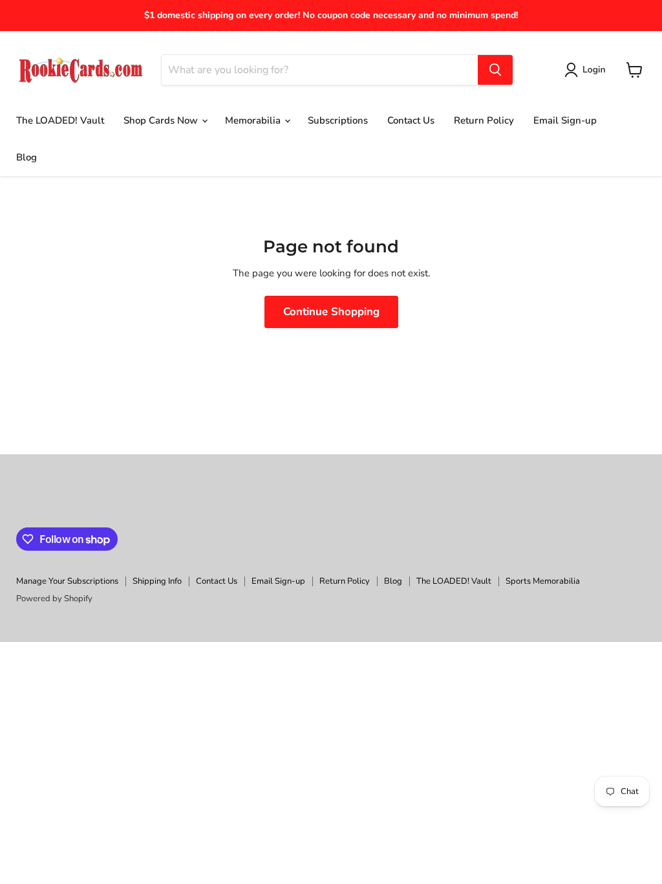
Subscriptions (338, 120)
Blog (26, 157)
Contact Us (410, 120)
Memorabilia (254, 120)
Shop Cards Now (161, 120)
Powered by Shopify (54, 598)
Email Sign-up (565, 120)
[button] (587, 70)
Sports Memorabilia (543, 581)
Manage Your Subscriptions (67, 581)
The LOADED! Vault (60, 120)
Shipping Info (157, 581)
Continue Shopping (331, 311)
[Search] (495, 70)
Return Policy (484, 120)
